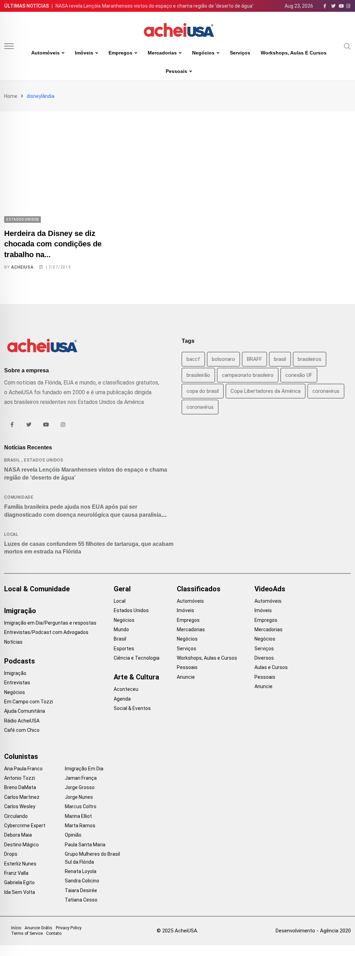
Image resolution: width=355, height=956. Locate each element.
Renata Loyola (80, 871)
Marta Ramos (80, 825)
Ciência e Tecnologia (136, 658)
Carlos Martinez (22, 797)
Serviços (240, 53)
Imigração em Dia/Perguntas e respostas (50, 623)
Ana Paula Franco (23, 768)
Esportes (124, 648)
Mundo (121, 629)
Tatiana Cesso (81, 900)
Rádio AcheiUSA (22, 721)
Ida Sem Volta (19, 892)
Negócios (203, 53)
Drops (10, 854)
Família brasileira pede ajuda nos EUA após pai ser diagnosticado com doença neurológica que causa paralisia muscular (82, 514)
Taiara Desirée (81, 890)
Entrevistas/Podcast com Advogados (46, 632)
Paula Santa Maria (85, 844)
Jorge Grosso (80, 787)
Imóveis (84, 53)
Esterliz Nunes (20, 863)
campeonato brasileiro (248, 375)
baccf (193, 359)
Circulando (16, 816)
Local (11, 534)
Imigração (20, 611)
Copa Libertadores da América (266, 391)
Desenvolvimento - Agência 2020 (313, 931)
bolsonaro (223, 359)
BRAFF (254, 359)
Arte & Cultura (136, 677)
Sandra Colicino (82, 880)
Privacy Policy (68, 927)
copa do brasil (203, 391)
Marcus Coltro (80, 806)
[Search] (347, 46)
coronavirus (325, 391)
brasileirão (198, 375)
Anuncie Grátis (38, 927)
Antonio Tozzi (19, 778)
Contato (53, 933)
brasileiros (309, 359)
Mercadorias (162, 53)
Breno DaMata (20, 787)
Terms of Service (27, 933)
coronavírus (200, 407)
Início (16, 927)
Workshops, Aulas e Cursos (294, 53)
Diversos (264, 658)
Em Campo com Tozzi (28, 701)
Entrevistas (17, 682)
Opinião (73, 835)
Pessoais (176, 71)
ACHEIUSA (22, 267)
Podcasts (19, 661)
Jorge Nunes (79, 797)
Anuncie (186, 677)
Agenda (122, 699)
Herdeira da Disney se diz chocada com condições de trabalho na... (53, 244)
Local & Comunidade (37, 589)
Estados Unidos (43, 460)
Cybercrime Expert (24, 825)
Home (10, 96)
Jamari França (81, 778)
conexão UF (298, 375)
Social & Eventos (132, 708)
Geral (122, 589)
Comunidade (19, 497)
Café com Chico (22, 730)
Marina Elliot (78, 816)
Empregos (120, 53)
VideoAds (269, 589)
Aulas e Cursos (271, 667)
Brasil (12, 460)
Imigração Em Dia (84, 768)
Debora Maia (18, 835)
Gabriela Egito (19, 882)
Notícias (13, 642)
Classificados (198, 589)
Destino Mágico (21, 844)
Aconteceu (126, 689)
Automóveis (45, 53)
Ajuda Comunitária (24, 711)
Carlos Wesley (19, 806)
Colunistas (21, 756)
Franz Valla (16, 873)
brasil (280, 359)
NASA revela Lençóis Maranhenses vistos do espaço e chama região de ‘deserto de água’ (154, 6)
